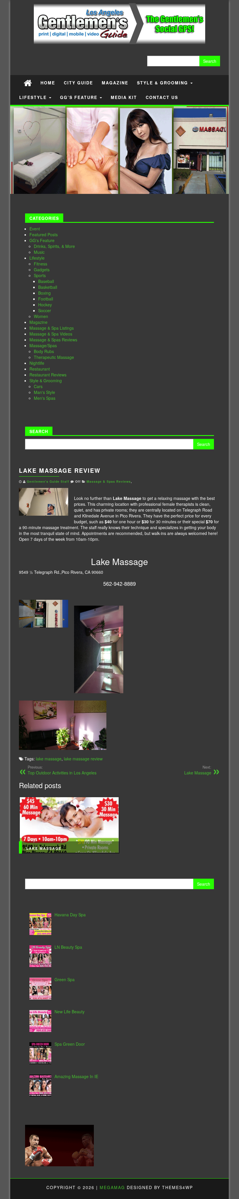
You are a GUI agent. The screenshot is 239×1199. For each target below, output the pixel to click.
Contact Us (162, 97)
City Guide (78, 83)
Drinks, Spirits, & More (54, 246)
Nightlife (36, 363)
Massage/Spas (43, 345)
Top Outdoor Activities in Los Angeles (62, 770)
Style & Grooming (163, 83)
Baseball (46, 281)
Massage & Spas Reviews (53, 340)
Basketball (47, 287)
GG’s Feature (79, 97)
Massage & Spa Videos (50, 334)
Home (48, 83)
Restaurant (39, 369)
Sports (40, 275)
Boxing (44, 293)
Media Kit (124, 97)
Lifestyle (33, 97)
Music (39, 252)
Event (34, 229)
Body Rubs (44, 351)
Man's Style (44, 392)
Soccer (44, 310)
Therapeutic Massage (54, 357)
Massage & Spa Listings (51, 328)
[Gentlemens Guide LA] (28, 82)
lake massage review (83, 759)
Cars (38, 386)
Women (41, 316)
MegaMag (112, 1187)
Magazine (115, 83)
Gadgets (42, 269)
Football (45, 299)
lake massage (48, 759)
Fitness (40, 264)
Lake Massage (197, 770)
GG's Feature (42, 240)
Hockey (45, 304)
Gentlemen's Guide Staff (48, 481)
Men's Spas (44, 398)
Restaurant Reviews (47, 375)
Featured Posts (43, 234)
